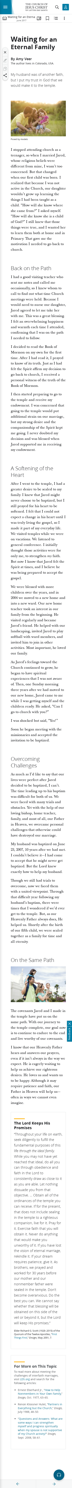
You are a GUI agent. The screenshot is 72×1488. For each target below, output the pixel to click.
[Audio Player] (59, 1474)
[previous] (18, 1484)
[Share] (5, 75)
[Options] (64, 18)
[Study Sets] (39, 18)
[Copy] (5, 68)
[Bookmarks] (47, 18)
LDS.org (25, 1379)
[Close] (5, 52)
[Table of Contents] (5, 18)
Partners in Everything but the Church (40, 1406)
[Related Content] (56, 18)
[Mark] (5, 60)
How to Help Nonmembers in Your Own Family (39, 1392)
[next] (54, 1484)
